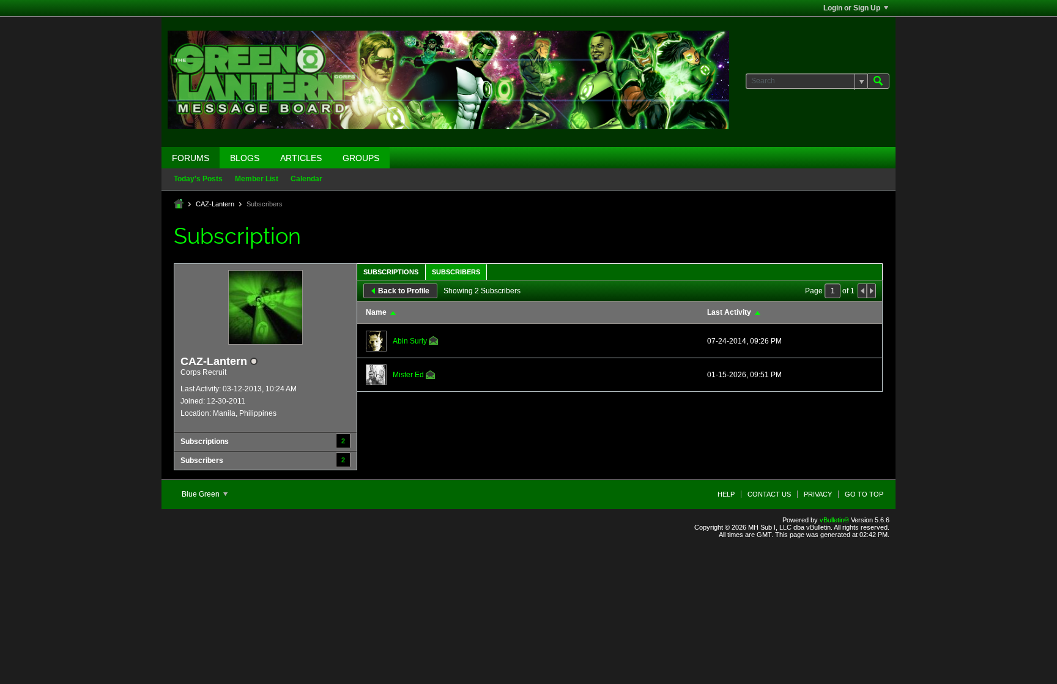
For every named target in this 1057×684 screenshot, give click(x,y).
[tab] (391, 271)
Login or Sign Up (851, 8)
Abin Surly (410, 341)
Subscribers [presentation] (456, 272)
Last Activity (729, 312)
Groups (361, 158)
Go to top (864, 494)
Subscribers (201, 460)
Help (726, 494)
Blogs (244, 158)
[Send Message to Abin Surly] (434, 342)
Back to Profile (403, 291)
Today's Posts (198, 179)
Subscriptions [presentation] (390, 272)
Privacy (818, 494)
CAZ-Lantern (215, 204)
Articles (301, 158)
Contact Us (769, 494)
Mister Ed (408, 374)
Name (376, 312)
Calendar (306, 179)
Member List (256, 179)
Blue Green (201, 494)
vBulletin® (834, 520)
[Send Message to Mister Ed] (431, 376)
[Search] (878, 81)
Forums (190, 158)
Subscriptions (204, 441)
